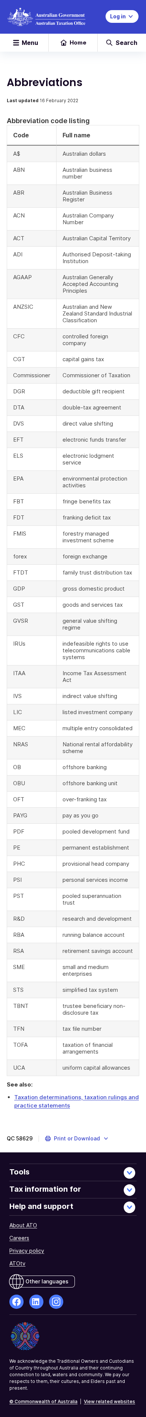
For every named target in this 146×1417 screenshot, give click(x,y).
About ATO (23, 1225)
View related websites (109, 1401)
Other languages (47, 1281)
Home (78, 42)
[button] (77, 1138)
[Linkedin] (36, 1302)
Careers (19, 1238)
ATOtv (17, 1263)
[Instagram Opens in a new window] (56, 1302)
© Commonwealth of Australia (43, 1401)
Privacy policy (26, 1250)
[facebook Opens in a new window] (16, 1302)
